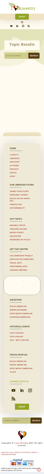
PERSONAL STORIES (25, 109)
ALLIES (13, 372)
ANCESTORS (15, 236)
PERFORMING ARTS (19, 266)
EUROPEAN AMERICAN (20, 317)
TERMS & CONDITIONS (22, 452)
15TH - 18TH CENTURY (19, 340)
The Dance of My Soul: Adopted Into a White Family (19, 104)
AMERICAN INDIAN (18, 310)
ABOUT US (4, 452)
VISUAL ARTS (16, 263)
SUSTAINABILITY (17, 208)
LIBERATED (11, 109)
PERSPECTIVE (16, 204)
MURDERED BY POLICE (20, 239)
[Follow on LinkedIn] (17, 26)
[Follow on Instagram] (23, 26)
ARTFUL (13, 173)
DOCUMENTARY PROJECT (21, 255)
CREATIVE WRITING (18, 270)
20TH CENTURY (17, 333)
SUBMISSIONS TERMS (8, 454)
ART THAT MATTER (19, 249)
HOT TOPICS (16, 219)
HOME (13, 148)
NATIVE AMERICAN (18, 365)
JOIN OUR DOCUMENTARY (22, 259)
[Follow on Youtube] (11, 26)
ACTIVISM (14, 165)
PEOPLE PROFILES (19, 354)
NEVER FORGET (17, 232)
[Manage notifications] (39, 470)
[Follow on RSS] (29, 26)
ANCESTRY (14, 162)
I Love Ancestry (20, 443)
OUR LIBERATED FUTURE (22, 185)
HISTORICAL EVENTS (20, 326)
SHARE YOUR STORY (19, 191)
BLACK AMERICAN (18, 306)
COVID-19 (14, 155)
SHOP (22, 16)
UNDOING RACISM (18, 229)
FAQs (11, 452)
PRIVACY (34, 452)
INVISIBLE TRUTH (17, 225)
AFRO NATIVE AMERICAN (21, 313)
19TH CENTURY (16, 336)
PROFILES (14, 169)
